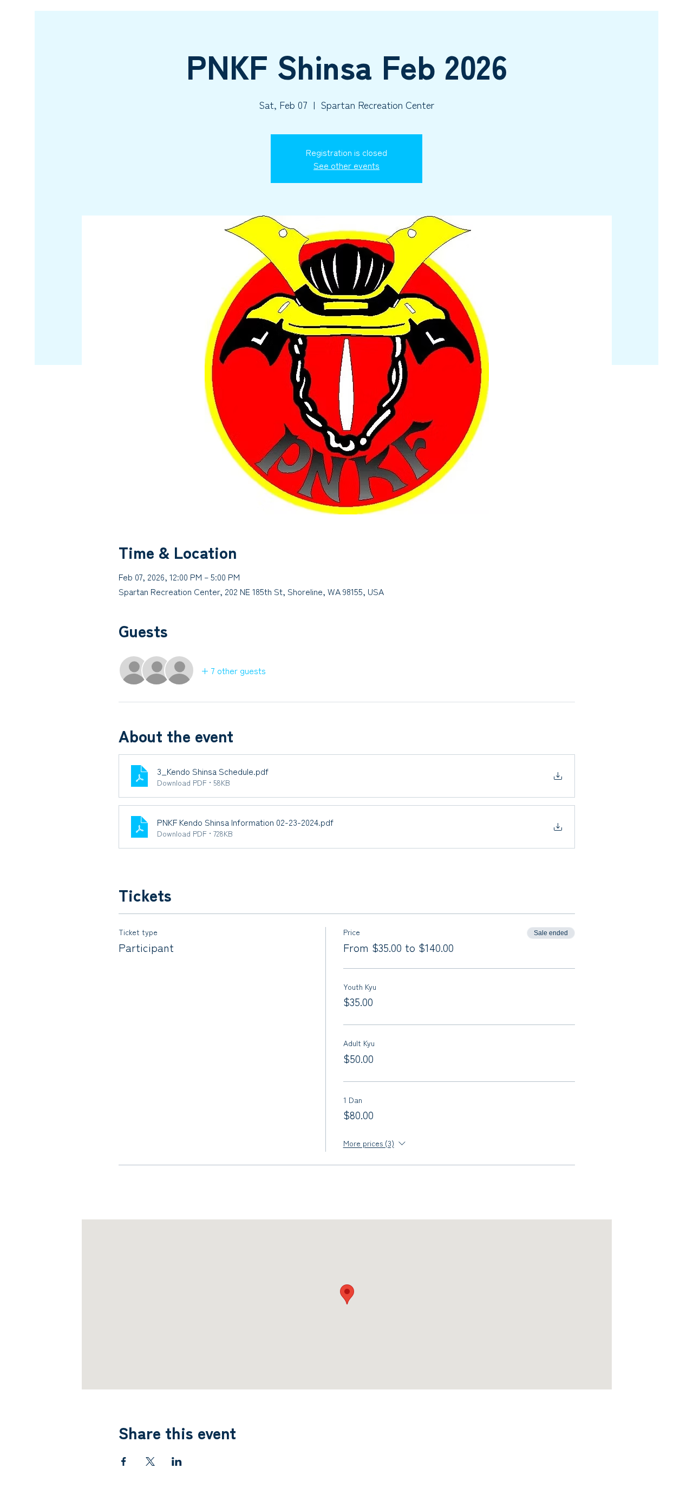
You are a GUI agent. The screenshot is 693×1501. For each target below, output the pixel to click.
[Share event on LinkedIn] (177, 1461)
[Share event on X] (150, 1461)
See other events (346, 165)
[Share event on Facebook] (124, 1461)
